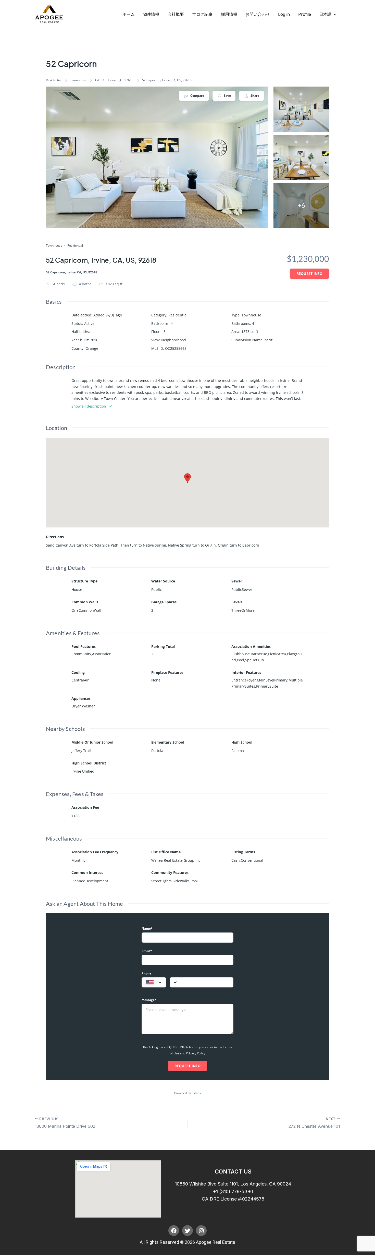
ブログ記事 (202, 14)
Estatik (196, 1093)
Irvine (112, 80)
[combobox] (154, 982)
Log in (284, 14)
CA (97, 80)
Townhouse (78, 80)
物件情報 (151, 14)
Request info (309, 273)
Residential (53, 80)
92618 (128, 80)
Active (89, 323)
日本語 (325, 14)
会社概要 (176, 14)
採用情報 (229, 14)
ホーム (128, 14)
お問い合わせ (257, 14)
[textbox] (154, 983)
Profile (304, 14)
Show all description (88, 406)
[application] (333, 14)
